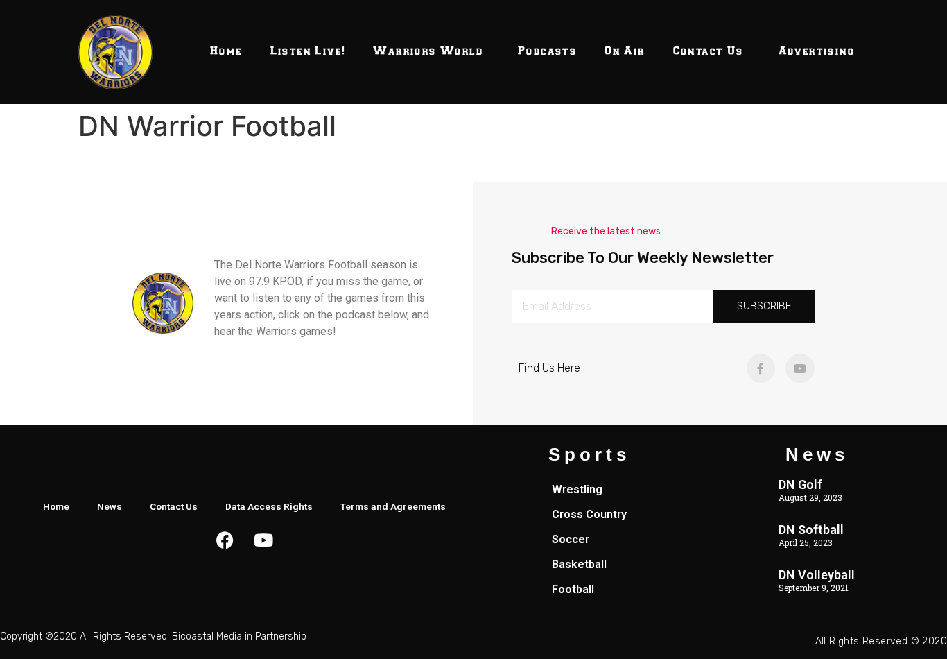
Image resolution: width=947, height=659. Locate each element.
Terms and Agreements (393, 506)
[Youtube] (800, 368)
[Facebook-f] (761, 368)
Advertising (817, 51)
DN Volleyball (817, 574)
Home (226, 51)
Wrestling (577, 489)
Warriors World (428, 51)
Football (573, 589)
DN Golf (800, 484)
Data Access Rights (269, 506)
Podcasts (547, 51)
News (109, 506)
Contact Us (708, 51)
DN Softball (811, 529)
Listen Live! (308, 51)
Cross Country (589, 514)
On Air (625, 51)
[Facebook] (225, 539)
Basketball (579, 564)
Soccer (570, 539)
